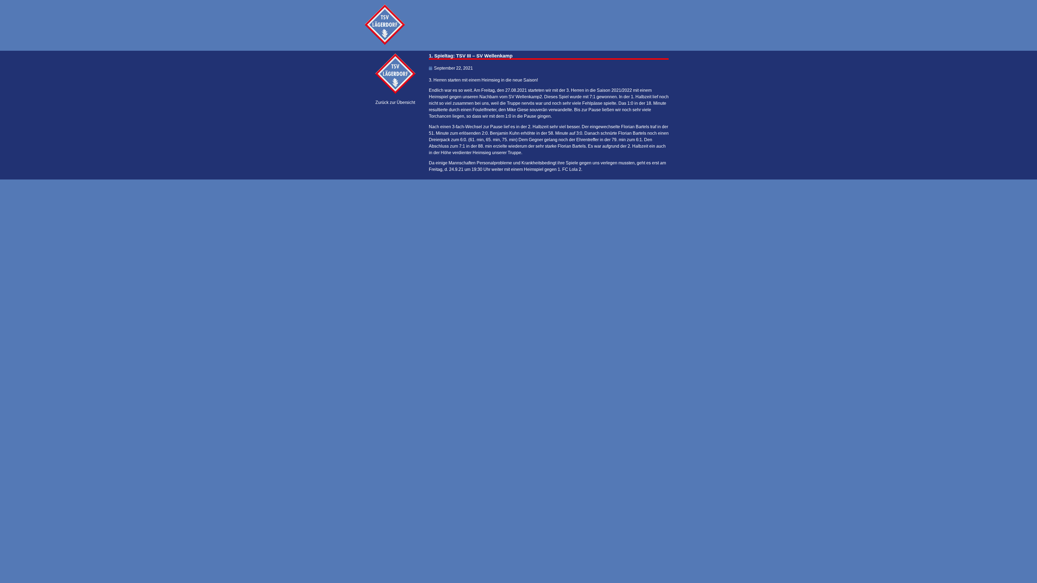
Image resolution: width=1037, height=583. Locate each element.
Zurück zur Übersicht (395, 102)
